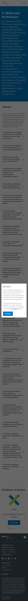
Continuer (8, 314)
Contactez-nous (15, 308)
